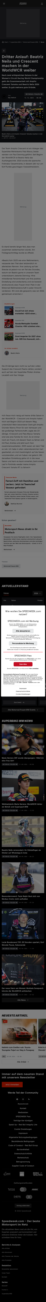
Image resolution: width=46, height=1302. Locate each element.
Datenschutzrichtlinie (23, 691)
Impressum (23, 688)
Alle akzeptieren (23, 631)
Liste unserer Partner (26, 682)
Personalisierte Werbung (23, 643)
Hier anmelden (34, 668)
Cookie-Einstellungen (23, 694)
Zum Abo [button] (23, 664)
